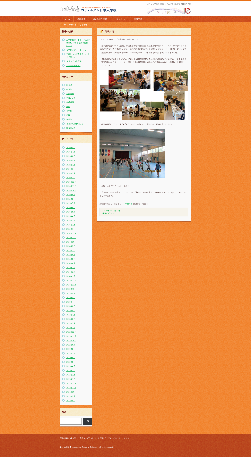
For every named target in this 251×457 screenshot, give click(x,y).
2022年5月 (70, 362)
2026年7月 (70, 152)
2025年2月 (70, 225)
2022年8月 (70, 349)
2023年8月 (70, 298)
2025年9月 (70, 195)
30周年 (69, 85)
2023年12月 (71, 280)
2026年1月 (70, 177)
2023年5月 (70, 310)
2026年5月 (70, 160)
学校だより (71, 98)
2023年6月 (70, 306)
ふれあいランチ (109, 213)
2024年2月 (70, 272)
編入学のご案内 (100, 19)
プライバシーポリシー (121, 438)
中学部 (69, 89)
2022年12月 (71, 332)
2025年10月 (71, 190)
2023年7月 (70, 302)
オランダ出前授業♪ (74, 61)
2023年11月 (71, 285)
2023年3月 (70, 319)
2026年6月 (70, 156)
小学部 (69, 111)
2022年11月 (71, 336)
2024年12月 (71, 233)
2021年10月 (71, 392)
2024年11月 (71, 237)
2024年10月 (71, 242)
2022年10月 (71, 340)
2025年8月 (70, 199)
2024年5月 (70, 259)
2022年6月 (70, 358)
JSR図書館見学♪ (73, 66)
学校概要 (81, 19)
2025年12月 (71, 182)
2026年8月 (70, 148)
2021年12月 (71, 383)
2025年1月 (70, 229)
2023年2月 (70, 323)
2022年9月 (70, 345)
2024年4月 (70, 263)
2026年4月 (70, 165)
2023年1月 (70, 328)
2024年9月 (70, 246)
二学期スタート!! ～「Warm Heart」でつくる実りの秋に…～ (78, 43)
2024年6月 (70, 255)
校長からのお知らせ (74, 124)
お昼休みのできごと (111, 210)
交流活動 (70, 94)
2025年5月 (70, 212)
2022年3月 (70, 370)
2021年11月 (71, 388)
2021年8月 (70, 400)
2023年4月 (70, 315)
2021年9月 (70, 396)
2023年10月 (71, 289)
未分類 (69, 119)
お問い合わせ (120, 19)
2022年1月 (70, 379)
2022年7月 (70, 353)
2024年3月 (70, 268)
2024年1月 (70, 276)
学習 (68, 107)
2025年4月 (70, 216)
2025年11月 (71, 186)
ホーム (67, 19)
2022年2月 (70, 375)
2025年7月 (70, 203)
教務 (68, 115)
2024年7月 (70, 250)
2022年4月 (70, 366)
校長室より (71, 128)
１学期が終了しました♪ (76, 50)
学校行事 (129, 204)
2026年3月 (70, 169)
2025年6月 (70, 208)
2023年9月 (70, 293)
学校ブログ (139, 19)
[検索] (87, 421)
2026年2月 (70, 173)
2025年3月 (70, 220)
